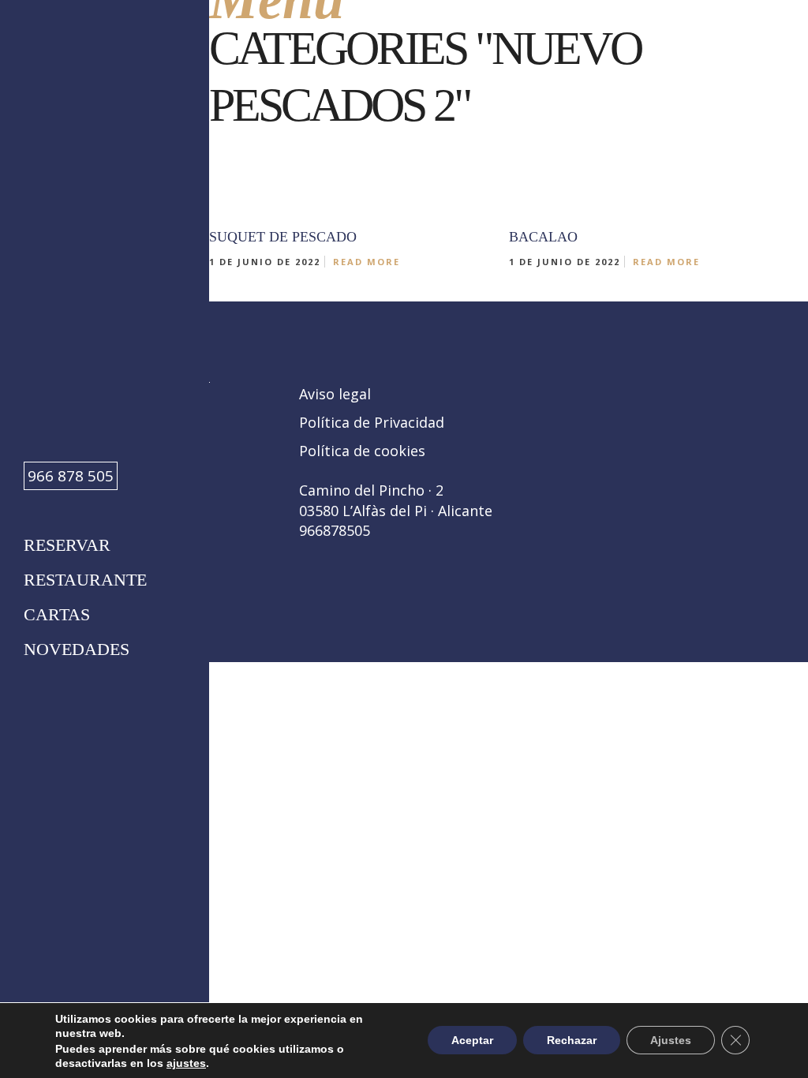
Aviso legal (335, 393)
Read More (366, 262)
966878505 (334, 530)
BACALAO (543, 237)
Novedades (76, 649)
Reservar (67, 545)
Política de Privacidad (371, 422)
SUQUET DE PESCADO (283, 237)
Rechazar (572, 1041)
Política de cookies (362, 450)
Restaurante (85, 580)
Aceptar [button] (472, 1041)
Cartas (57, 614)
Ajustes (670, 1041)
